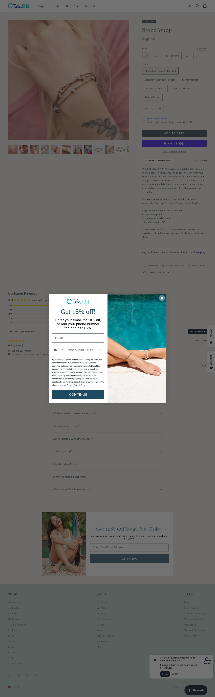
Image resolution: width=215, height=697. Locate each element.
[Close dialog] (162, 298)
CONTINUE (78, 394)
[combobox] (58, 349)
